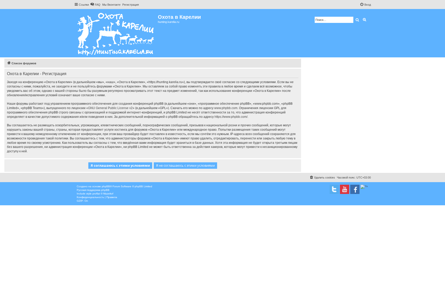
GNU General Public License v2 (110, 108)
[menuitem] (95, 5)
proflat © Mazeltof (102, 193)
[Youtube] (344, 189)
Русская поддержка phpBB (93, 190)
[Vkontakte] (334, 189)
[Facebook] (355, 189)
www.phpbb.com (225, 108)
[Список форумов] (116, 33)
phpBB (106, 186)
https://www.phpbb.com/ (231, 117)
